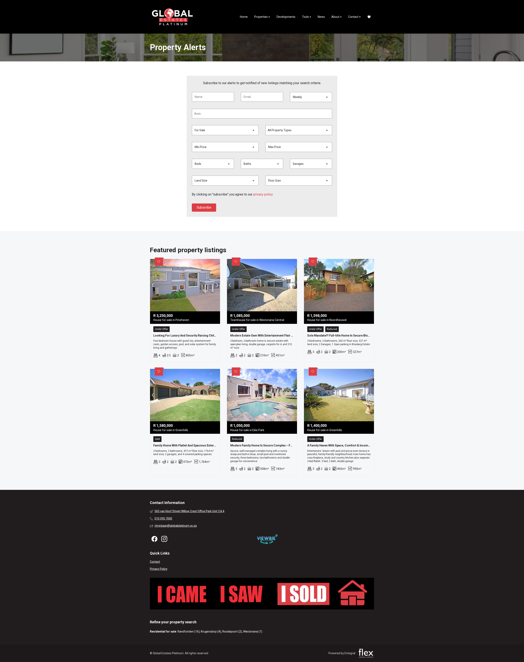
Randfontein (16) (188, 631)
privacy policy (263, 194)
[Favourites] (369, 16)
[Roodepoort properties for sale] (172, 16)
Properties (261, 16)
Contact (353, 16)
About (335, 16)
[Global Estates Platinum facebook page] (154, 539)
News (321, 16)
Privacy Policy (158, 568)
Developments (286, 16)
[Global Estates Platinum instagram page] (164, 539)
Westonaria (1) (252, 631)
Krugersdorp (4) (211, 631)
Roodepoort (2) (232, 631)
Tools (305, 16)
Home (244, 16)
